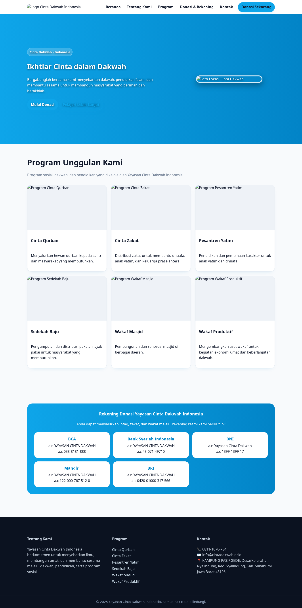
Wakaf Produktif (126, 581)
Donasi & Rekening (197, 6)
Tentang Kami (139, 6)
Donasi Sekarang (256, 6)
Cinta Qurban (123, 549)
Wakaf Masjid (123, 575)
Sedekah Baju (123, 568)
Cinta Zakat (121, 555)
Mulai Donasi (42, 104)
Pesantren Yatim (126, 562)
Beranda (113, 6)
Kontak (226, 6)
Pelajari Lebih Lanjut (81, 104)
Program (166, 6)
